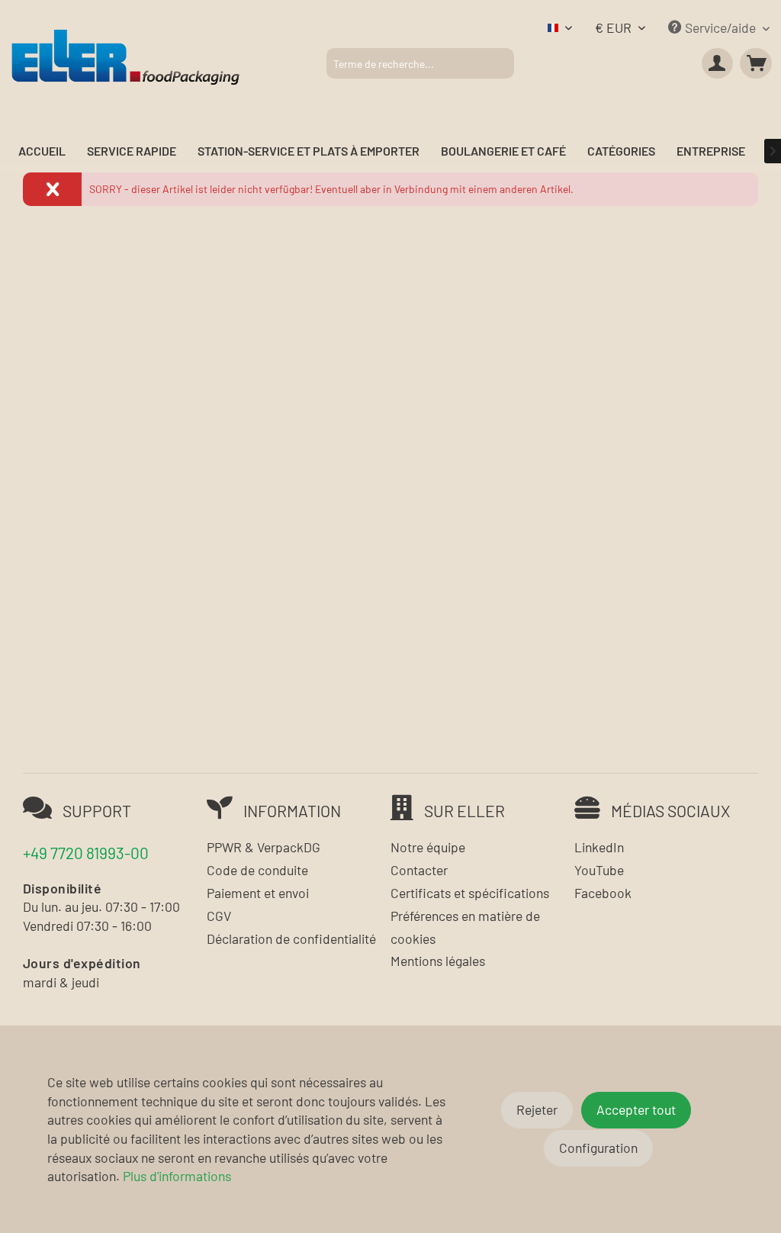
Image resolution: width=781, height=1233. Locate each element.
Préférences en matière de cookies (465, 927)
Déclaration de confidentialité (291, 938)
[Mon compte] (718, 63)
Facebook (603, 892)
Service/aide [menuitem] (720, 27)
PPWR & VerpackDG (263, 847)
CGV (219, 915)
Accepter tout (636, 1109)
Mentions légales (437, 960)
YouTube (599, 869)
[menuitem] (420, 63)
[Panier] (756, 63)
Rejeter (537, 1109)
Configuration (598, 1147)
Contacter (419, 869)
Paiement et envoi (258, 892)
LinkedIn (599, 847)
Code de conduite (257, 869)
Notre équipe (427, 847)
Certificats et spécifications (469, 892)
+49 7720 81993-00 (86, 852)
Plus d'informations (177, 1175)
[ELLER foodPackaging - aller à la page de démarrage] (125, 56)
